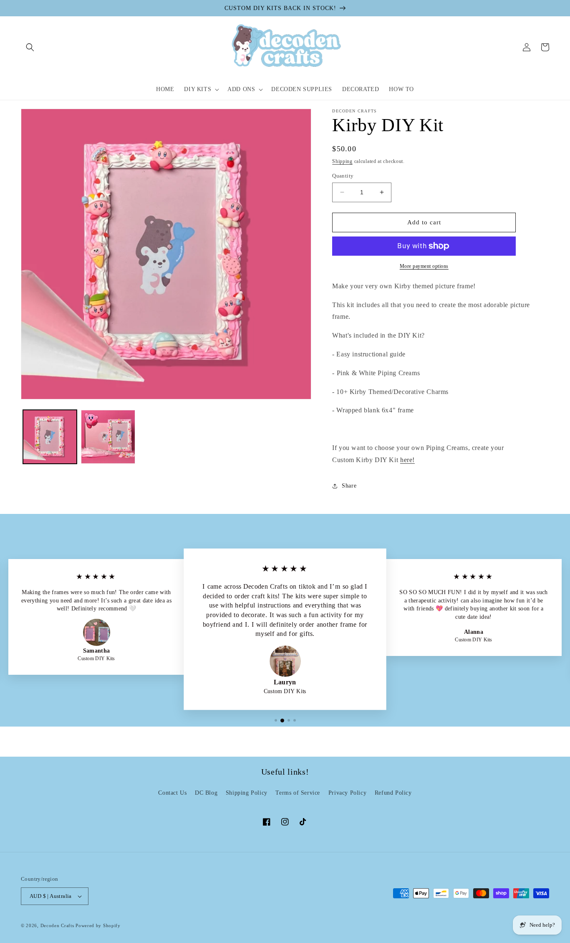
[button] (30, 47)
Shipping (342, 161)
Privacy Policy (347, 793)
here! (407, 459)
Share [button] (349, 486)
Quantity (342, 176)
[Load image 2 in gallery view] (108, 437)
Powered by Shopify (98, 925)
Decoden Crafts (57, 925)
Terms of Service (297, 793)
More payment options (424, 266)
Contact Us (172, 793)
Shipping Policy (246, 793)
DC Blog (206, 793)
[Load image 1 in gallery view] (50, 437)
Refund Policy (393, 793)
